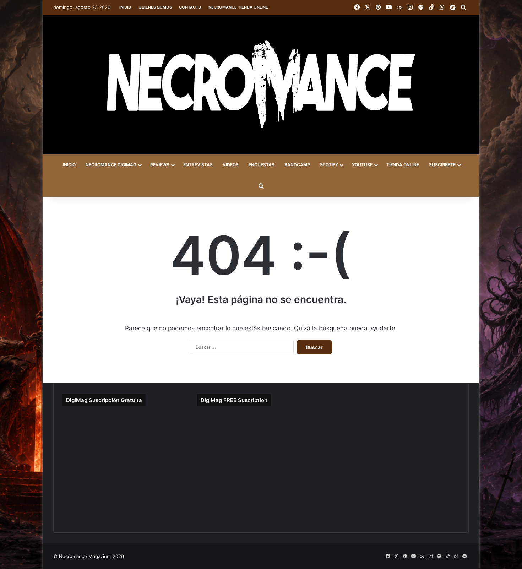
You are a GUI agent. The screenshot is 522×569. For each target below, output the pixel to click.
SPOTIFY (329, 164)
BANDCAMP (297, 164)
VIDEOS (231, 164)
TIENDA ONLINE (402, 164)
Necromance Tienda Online (238, 7)
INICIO (69, 164)
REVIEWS (159, 164)
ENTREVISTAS (198, 164)
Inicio (125, 7)
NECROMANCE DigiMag (111, 164)
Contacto (190, 7)
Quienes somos (155, 7)
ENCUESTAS (261, 164)
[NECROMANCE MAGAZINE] (261, 84)
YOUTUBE (362, 164)
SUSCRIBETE (442, 164)
